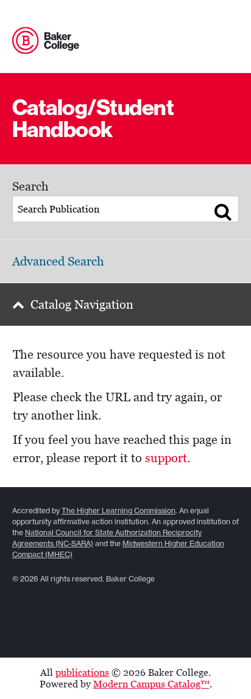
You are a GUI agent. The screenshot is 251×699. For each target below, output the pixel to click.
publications (82, 672)
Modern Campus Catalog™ (151, 684)
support (166, 458)
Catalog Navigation (81, 304)
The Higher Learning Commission (118, 510)
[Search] (223, 211)
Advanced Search (58, 261)
